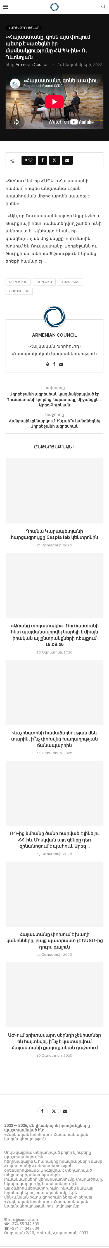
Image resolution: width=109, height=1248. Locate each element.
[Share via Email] (67, 160)
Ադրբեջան (18, 282)
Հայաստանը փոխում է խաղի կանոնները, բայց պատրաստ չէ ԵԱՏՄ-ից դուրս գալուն (54, 941)
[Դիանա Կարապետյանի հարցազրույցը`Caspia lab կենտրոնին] (54, 490)
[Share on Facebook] (42, 160)
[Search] (103, 7)
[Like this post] (30, 160)
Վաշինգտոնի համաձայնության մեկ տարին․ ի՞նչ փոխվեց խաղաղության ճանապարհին (54, 739)
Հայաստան (70, 282)
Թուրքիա (44, 282)
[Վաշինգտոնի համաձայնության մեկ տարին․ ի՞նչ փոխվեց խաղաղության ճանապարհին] (54, 692)
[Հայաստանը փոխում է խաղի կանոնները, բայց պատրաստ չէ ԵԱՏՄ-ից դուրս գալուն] (54, 894)
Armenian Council (32, 64)
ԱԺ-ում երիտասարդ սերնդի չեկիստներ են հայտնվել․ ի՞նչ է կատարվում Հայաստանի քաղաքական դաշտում (54, 1041)
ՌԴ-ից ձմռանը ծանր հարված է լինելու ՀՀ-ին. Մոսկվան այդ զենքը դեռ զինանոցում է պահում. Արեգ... (54, 840)
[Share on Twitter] (54, 160)
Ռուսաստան (19, 291)
